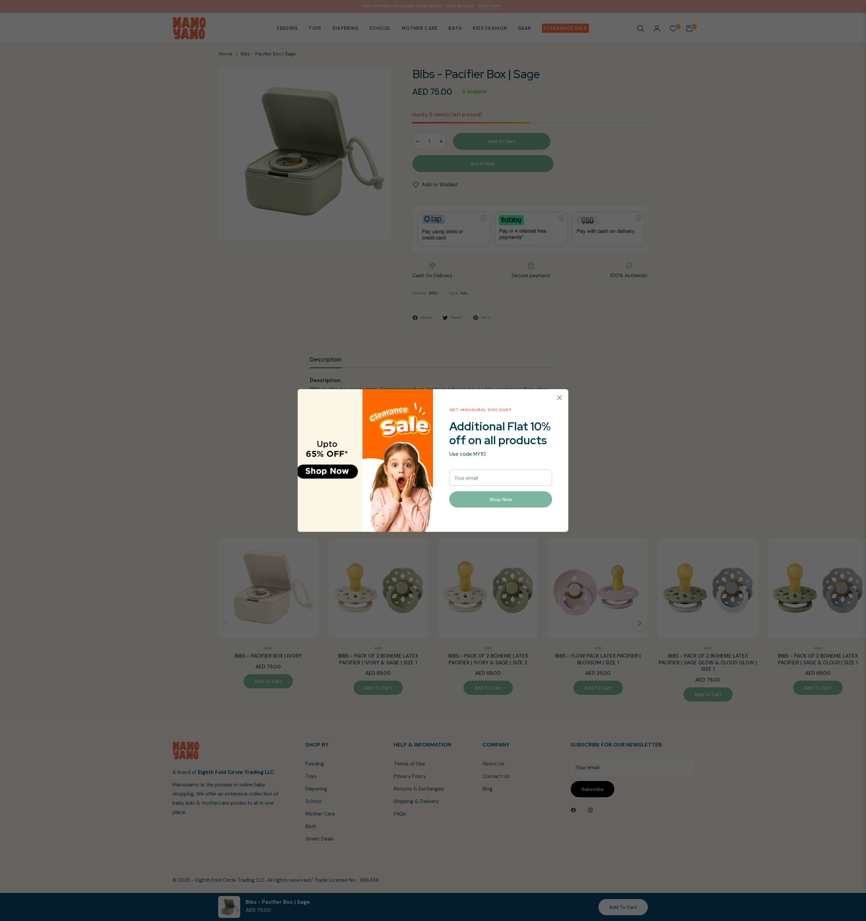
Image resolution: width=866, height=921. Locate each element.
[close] (559, 398)
